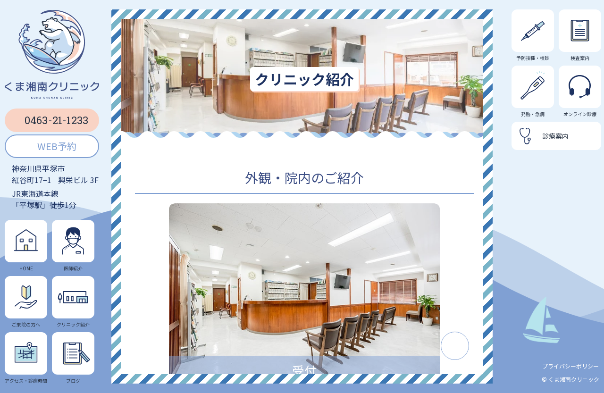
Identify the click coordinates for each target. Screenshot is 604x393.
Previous (152, 300)
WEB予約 (56, 146)
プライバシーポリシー (570, 366)
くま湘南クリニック (573, 379)
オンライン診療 (579, 113)
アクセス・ (26, 380)
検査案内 (579, 57)
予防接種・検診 (532, 57)
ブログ (73, 380)
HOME (26, 268)
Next (456, 300)
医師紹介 (73, 268)
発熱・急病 (533, 113)
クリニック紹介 (73, 324)
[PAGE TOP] (455, 346)
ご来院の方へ (26, 324)
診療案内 (555, 136)
